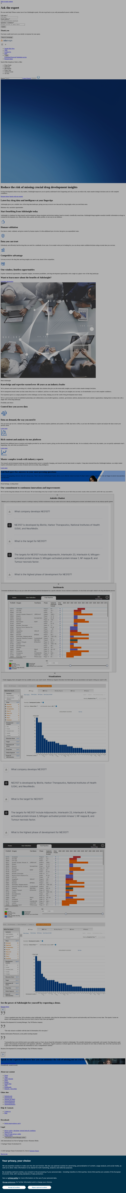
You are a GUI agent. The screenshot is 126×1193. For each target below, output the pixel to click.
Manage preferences (9, 1182)
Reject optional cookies (39, 1187)
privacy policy (13, 1178)
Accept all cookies (14, 1187)
